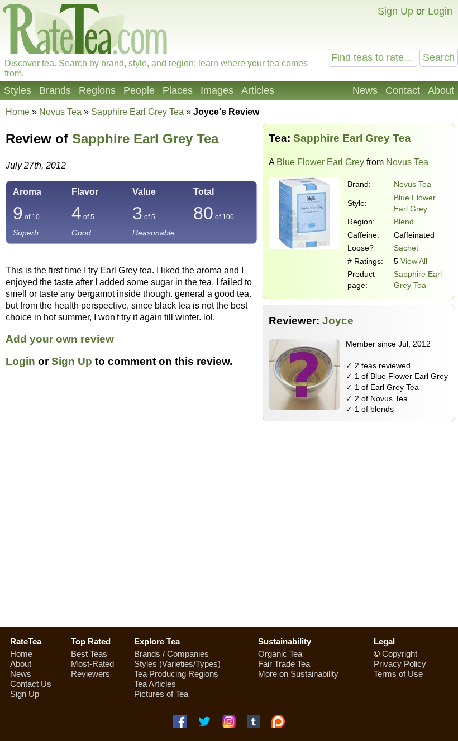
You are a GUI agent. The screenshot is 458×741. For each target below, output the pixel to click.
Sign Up (395, 11)
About (441, 90)
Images (217, 90)
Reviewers (90, 674)
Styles (17, 90)
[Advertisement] (229, 538)
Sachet (406, 247)
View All (413, 261)
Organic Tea (280, 653)
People (139, 90)
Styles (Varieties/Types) (177, 663)
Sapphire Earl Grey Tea (145, 138)
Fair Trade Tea (284, 663)
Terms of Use (398, 674)
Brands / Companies (171, 653)
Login (440, 11)
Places (178, 90)
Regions (97, 90)
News (365, 90)
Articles (257, 90)
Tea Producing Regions (176, 674)
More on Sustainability (298, 674)
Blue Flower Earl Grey (320, 162)
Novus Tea (412, 184)
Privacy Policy (400, 663)
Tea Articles (155, 684)
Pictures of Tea (161, 694)
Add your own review (60, 339)
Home (18, 112)
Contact (402, 90)
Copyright (399, 653)
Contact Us (30, 684)
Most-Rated (92, 663)
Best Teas (89, 653)
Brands (55, 90)
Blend (404, 221)
